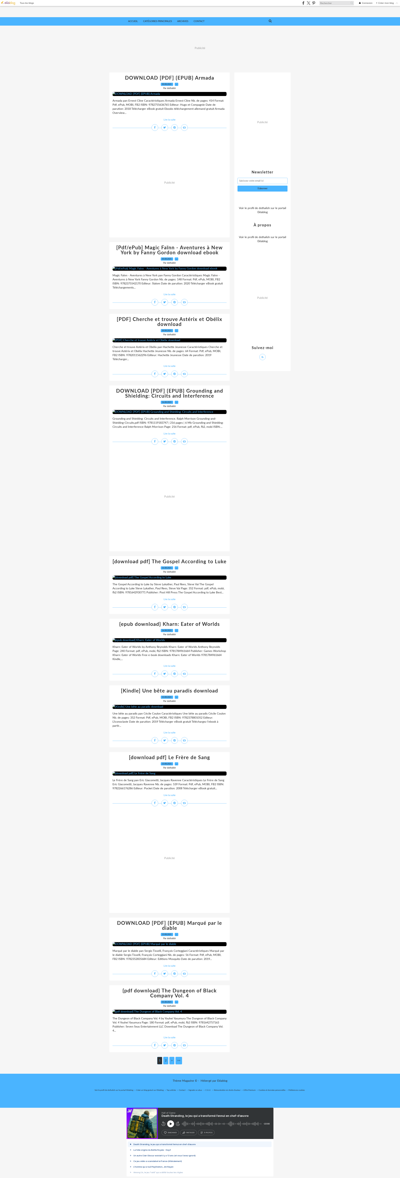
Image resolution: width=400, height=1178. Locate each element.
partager (190, 1133)
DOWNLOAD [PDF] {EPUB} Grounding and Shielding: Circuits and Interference (169, 394)
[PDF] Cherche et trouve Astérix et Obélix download (169, 322)
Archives (182, 21)
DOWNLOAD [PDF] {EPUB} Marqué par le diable (169, 926)
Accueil (133, 21)
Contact (199, 21)
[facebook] (303, 3)
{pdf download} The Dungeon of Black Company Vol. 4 (169, 993)
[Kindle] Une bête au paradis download (169, 690)
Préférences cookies (296, 1090)
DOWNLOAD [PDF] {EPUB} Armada (169, 78)
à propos (208, 1133)
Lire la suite (169, 120)
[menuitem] (133, 21)
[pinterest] (314, 3)
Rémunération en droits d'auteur (227, 1090)
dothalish (264, 208)
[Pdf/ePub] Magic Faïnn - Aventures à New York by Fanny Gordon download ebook (169, 250)
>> (178, 1060)
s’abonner (172, 1133)
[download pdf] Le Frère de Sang (169, 757)
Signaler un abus (195, 1090)
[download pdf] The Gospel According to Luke (169, 561)
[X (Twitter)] (308, 3)
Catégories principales (157, 21)
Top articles (171, 1090)
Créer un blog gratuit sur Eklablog (150, 1090)
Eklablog (222, 1080)
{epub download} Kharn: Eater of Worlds (169, 624)
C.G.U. (208, 1090)
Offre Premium (249, 1090)
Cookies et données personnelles (272, 1090)
